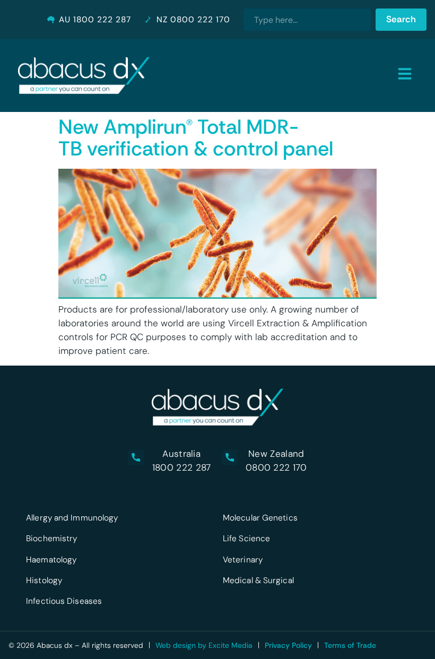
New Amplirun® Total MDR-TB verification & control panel (195, 138)
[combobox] (307, 19)
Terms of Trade (350, 645)
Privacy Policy (288, 645)
